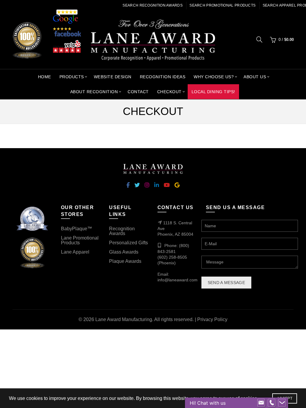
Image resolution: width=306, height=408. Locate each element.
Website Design (112, 76)
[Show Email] (261, 403)
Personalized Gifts (128, 242)
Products (71, 76)
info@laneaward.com (177, 279)
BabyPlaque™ (76, 228)
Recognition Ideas (163, 76)
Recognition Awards (122, 231)
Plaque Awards (125, 261)
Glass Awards (123, 251)
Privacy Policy (212, 319)
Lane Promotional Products (80, 240)
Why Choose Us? (214, 76)
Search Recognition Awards (153, 5)
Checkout (169, 91)
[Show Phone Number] (272, 403)
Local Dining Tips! (213, 91)
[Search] (259, 39)
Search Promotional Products (222, 5)
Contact (138, 91)
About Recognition (94, 91)
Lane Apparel (75, 251)
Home (44, 76)
